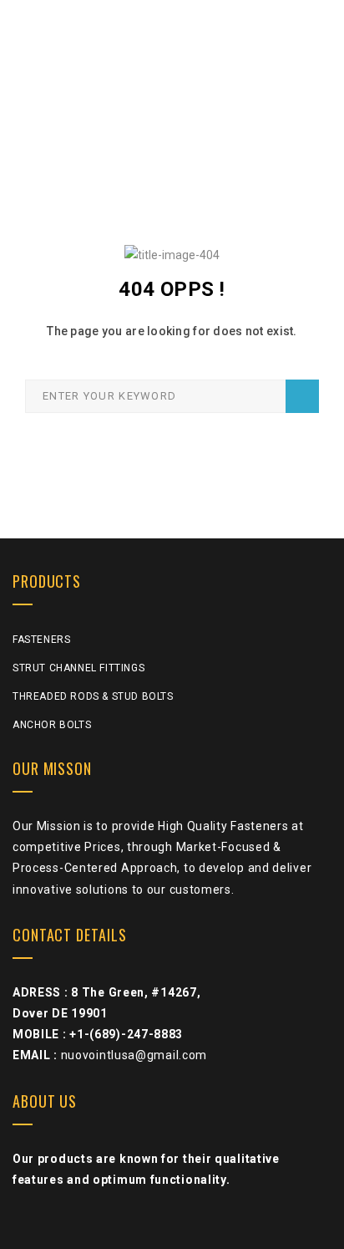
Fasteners (41, 639)
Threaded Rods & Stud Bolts (93, 696)
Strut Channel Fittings (78, 668)
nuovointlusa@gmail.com (134, 1055)
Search (302, 396)
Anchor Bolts (52, 725)
